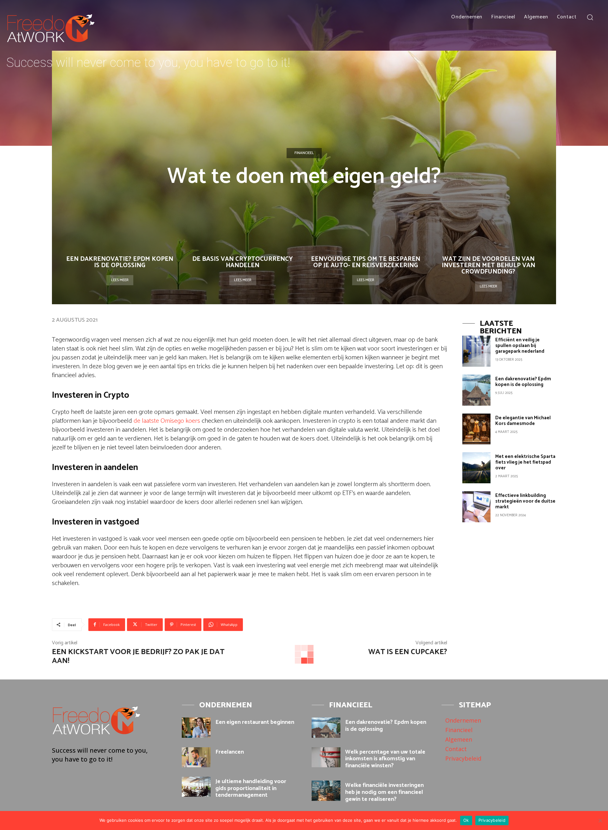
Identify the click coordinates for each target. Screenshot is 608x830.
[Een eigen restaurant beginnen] (196, 727)
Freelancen (229, 752)
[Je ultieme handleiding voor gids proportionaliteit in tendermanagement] (196, 787)
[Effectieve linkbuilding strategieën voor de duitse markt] (476, 506)
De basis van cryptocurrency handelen (242, 262)
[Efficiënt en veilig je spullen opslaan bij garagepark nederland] (476, 351)
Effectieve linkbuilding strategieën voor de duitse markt (525, 501)
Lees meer (120, 280)
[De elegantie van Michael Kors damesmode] (476, 429)
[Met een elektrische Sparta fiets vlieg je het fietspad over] (476, 467)
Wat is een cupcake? (407, 652)
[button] (589, 17)
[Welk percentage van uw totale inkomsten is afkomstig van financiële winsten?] (326, 757)
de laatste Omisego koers (167, 421)
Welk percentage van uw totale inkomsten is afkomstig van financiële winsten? (385, 758)
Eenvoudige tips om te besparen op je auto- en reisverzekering (365, 262)
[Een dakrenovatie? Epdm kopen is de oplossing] (476, 390)
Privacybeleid (491, 820)
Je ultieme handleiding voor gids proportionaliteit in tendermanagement (250, 788)
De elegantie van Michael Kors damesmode (523, 421)
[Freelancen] (196, 757)
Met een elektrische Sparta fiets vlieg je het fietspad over (525, 462)
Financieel (304, 153)
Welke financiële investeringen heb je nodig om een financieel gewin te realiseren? (384, 792)
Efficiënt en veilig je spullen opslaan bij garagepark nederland (519, 345)
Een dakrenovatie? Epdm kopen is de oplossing (119, 262)
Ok (466, 820)
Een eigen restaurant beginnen (254, 722)
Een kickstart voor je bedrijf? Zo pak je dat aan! (138, 656)
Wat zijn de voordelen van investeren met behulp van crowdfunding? (488, 265)
